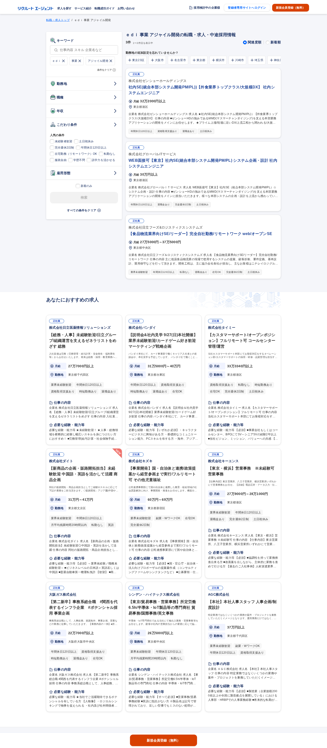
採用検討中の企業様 (207, 7)
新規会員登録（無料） (290, 7)
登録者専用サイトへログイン (247, 7)
